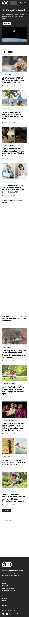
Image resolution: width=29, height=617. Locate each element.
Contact (4, 583)
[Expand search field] (21, 3)
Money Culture (12, 182)
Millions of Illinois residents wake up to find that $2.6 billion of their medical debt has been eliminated (13, 188)
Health (5, 108)
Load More (6, 510)
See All (23, 551)
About (4, 581)
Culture (5, 145)
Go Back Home (7, 23)
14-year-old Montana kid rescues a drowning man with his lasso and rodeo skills (13, 462)
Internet (11, 145)
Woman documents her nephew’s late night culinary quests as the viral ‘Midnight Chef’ (13, 152)
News (9, 313)
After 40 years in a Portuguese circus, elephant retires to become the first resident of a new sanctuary (14, 353)
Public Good (6, 383)
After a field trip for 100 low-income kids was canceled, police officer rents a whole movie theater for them (13, 427)
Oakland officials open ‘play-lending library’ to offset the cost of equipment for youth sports (13, 390)
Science (13, 491)
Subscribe (13, 3)
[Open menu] (25, 3)
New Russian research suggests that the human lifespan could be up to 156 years (12, 115)
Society (5, 74)
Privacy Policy (13, 610)
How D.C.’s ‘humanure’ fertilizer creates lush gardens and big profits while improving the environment (13, 497)
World (8, 347)
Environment (6, 491)
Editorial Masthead (8, 588)
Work (10, 74)
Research (10, 108)
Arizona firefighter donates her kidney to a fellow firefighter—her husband (14, 318)
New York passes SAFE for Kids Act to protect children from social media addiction (13, 80)
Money (4, 182)
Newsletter (5, 586)
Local (4, 313)
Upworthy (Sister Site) (8, 590)
